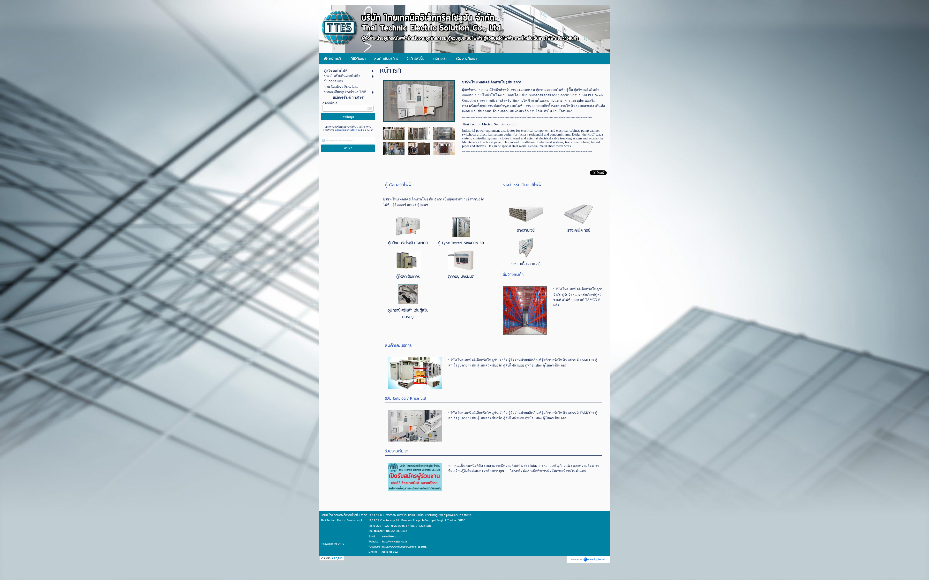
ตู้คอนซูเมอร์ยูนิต (461, 277)
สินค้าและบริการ (398, 345)
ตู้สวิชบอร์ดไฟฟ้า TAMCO (408, 243)
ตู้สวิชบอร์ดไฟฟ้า (399, 185)
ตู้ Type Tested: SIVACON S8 (461, 243)
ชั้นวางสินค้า (513, 274)
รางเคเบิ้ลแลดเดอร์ (525, 264)
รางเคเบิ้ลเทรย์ (578, 230)
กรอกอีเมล (329, 103)
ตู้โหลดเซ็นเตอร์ (408, 277)
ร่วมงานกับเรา (396, 451)
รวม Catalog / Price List (405, 398)
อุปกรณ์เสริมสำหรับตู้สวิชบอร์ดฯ (408, 313)
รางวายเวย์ (526, 230)
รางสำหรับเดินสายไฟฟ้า (523, 185)
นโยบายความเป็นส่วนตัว (349, 130)
